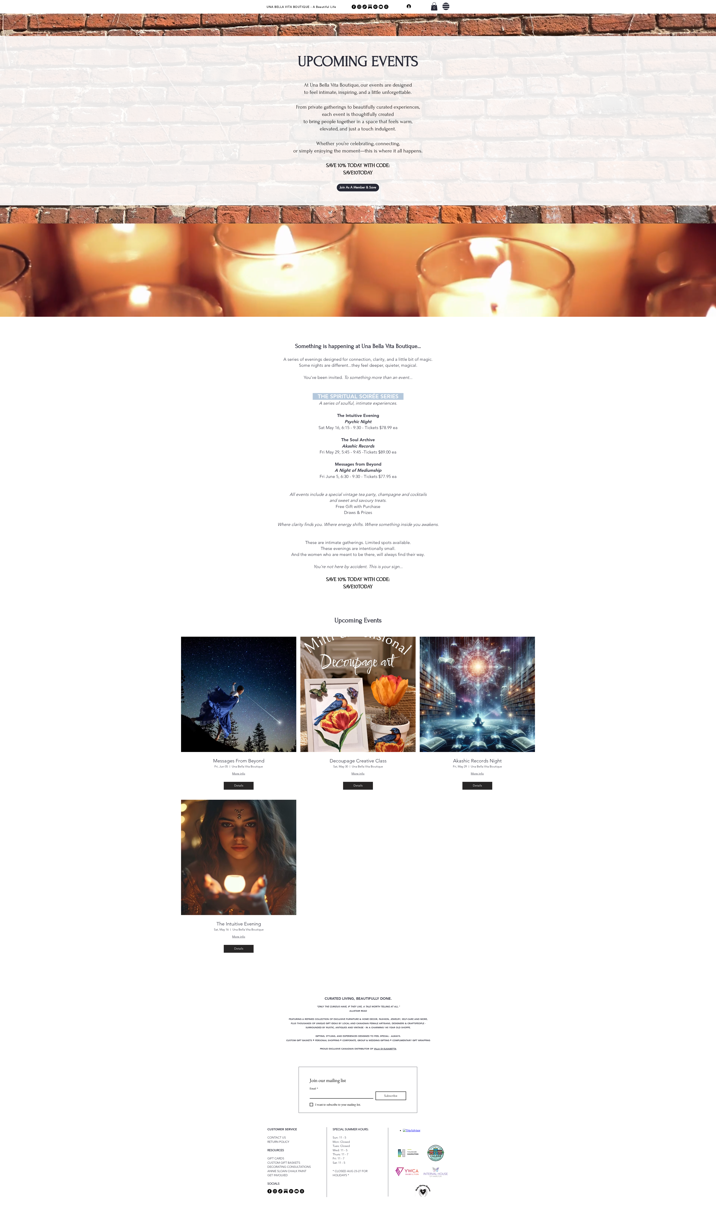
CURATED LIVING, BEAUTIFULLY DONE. (358, 998)
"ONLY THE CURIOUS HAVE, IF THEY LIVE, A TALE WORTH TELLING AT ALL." (358, 1006)
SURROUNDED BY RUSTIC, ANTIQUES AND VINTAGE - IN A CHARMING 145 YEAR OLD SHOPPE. (358, 1027)
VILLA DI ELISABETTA (385, 1048)
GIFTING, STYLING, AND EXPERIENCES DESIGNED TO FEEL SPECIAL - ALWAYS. (358, 1035)
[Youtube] (381, 7)
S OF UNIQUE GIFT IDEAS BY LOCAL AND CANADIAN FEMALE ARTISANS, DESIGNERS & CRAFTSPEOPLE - (368, 1023)
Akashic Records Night (477, 761)
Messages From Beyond (238, 761)
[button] (434, 6)
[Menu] (445, 6)
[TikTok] (364, 7)
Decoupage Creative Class (358, 761)
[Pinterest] (375, 7)
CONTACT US (276, 1137)
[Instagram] (359, 7)
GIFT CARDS (275, 1158)
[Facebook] (354, 7)
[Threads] (386, 7)
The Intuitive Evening (238, 924)
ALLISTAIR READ (358, 1010)
